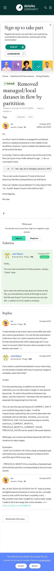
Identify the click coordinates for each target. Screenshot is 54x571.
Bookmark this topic (15, 519)
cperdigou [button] (17, 254)
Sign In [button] (18, 238)
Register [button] (34, 238)
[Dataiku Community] (27, 8)
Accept (21, 566)
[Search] (45, 8)
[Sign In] (50, 8)
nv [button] (11, 124)
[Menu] (5, 7)
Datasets (21, 117)
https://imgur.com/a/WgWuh (16, 505)
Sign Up (13, 47)
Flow (31, 117)
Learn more (13, 54)
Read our (40, 560)
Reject (35, 566)
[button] (50, 25)
